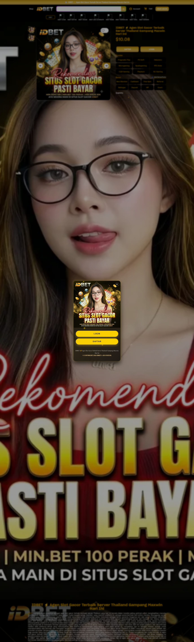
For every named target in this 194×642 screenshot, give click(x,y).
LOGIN (97, 334)
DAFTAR (97, 341)
